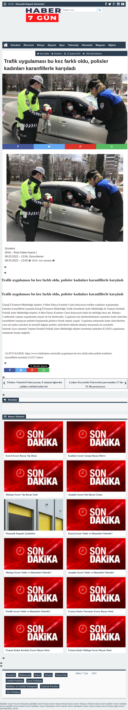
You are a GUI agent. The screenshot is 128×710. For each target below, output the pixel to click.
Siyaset (52, 45)
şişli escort (119, 706)
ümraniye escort (53, 706)
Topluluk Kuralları (49, 686)
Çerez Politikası (34, 680)
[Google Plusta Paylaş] (80, 146)
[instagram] (118, 4)
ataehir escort (112, 703)
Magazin (100, 45)
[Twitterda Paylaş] (49, 146)
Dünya (40, 45)
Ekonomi (29, 45)
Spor (62, 45)
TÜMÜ (27, 51)
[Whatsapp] (112, 146)
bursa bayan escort (70, 703)
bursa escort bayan (52, 703)
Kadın (7, 51)
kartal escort (25, 706)
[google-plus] (114, 4)
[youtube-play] (122, 4)
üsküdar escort (7, 703)
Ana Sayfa (44, 54)
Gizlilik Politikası (14, 680)
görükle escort (36, 703)
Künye (37, 675)
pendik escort (12, 706)
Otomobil (87, 45)
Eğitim (112, 45)
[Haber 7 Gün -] (43, 14)
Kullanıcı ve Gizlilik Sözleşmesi (21, 686)
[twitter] (109, 4)
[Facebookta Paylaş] (18, 146)
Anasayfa (10, 675)
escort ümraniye (21, 703)
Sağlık (17, 51)
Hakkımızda (24, 675)
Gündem (15, 45)
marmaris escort (81, 706)
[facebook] (106, 4)
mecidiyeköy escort (9, 708)
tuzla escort (100, 703)
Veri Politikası (13, 692)
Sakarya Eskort (87, 703)
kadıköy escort (38, 706)
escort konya (95, 706)
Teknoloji (73, 45)
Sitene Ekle (61, 675)
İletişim (48, 675)
